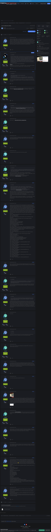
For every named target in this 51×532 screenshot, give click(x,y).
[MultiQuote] (10, 49)
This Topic (10, 20)
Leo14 (5, 38)
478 (3, 65)
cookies (17, 530)
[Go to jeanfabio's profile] (44, 32)
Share (28, 28)
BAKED (5, 53)
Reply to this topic (31, 31)
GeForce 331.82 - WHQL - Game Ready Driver (20, 120)
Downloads (22, 3)
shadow (5, 151)
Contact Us (26, 526)
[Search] (13, 20)
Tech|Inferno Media (8, 521)
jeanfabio (47, 32)
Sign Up (49, 3)
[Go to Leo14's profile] (2, 28)
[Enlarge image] (18, 462)
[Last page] (7, 34)
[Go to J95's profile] (5, 90)
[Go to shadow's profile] (5, 154)
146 (5, 48)
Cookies (29, 526)
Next (5, 34)
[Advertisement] (25, 12)
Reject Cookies (48, 530)
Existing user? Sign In (43, 3)
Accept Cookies (42, 530)
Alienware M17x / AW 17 (12, 28)
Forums (18, 3)
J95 (5, 87)
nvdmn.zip (11, 64)
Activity (27, 3)
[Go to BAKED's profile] (5, 56)
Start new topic (25, 31)
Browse (32, 3)
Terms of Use (10, 530)
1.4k (3, 99)
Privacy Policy (22, 526)
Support (36, 3)
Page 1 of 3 (10, 34)
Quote (12, 49)
